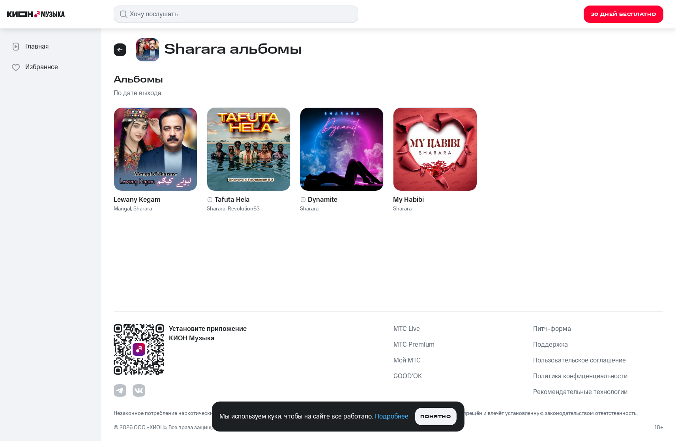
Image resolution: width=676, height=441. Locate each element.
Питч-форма (552, 329)
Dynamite (322, 200)
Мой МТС (407, 360)
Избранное (41, 67)
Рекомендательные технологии (580, 392)
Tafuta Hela (232, 200)
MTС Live (406, 329)
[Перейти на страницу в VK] (139, 390)
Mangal (122, 209)
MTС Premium (413, 344)
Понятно (435, 416)
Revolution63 (244, 209)
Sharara (142, 209)
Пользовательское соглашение (579, 360)
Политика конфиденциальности (580, 376)
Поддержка (550, 344)
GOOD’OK (407, 376)
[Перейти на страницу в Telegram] (120, 390)
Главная (37, 46)
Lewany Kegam (137, 200)
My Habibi (408, 200)
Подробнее (391, 416)
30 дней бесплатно (623, 14)
